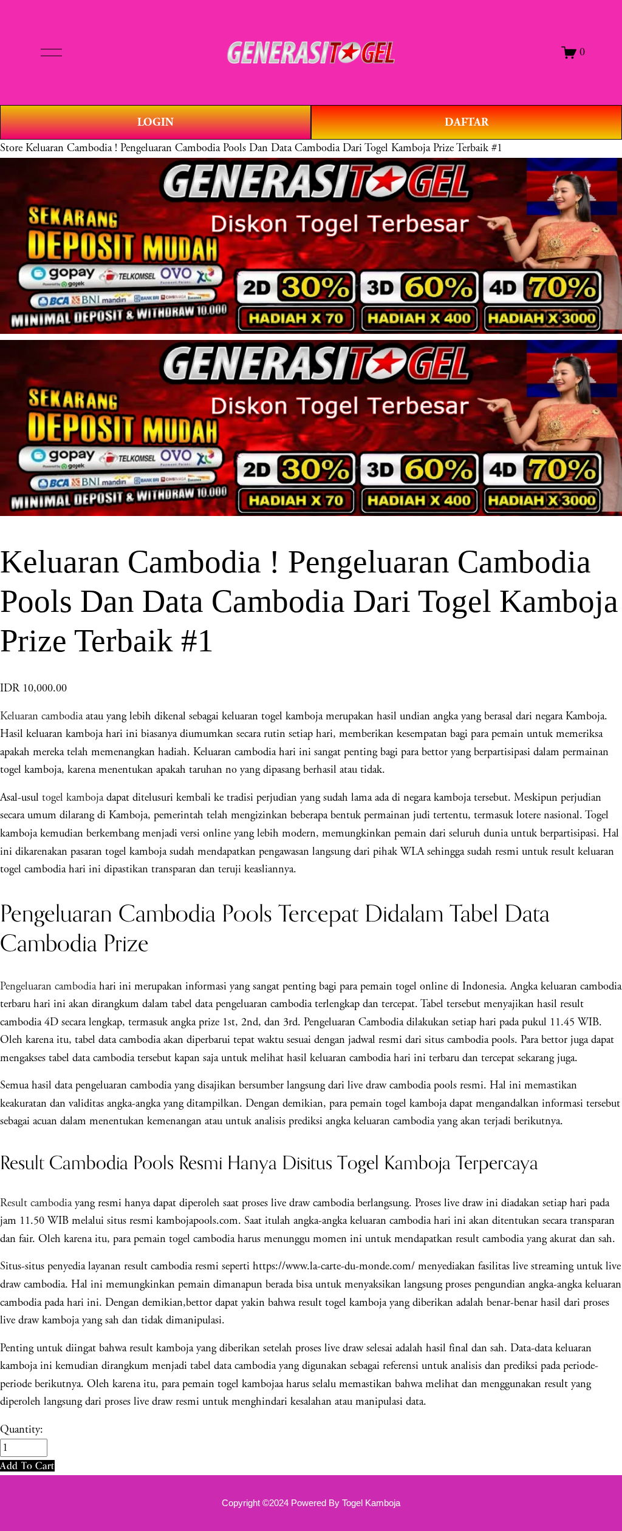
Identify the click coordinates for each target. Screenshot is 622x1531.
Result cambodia (36, 1203)
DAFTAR (466, 122)
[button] (27, 1466)
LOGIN (155, 122)
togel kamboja (72, 797)
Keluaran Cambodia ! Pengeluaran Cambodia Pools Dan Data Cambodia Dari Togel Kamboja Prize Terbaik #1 (264, 148)
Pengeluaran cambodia (48, 986)
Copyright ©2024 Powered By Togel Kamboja (311, 1503)
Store (11, 148)
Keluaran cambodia (41, 716)
